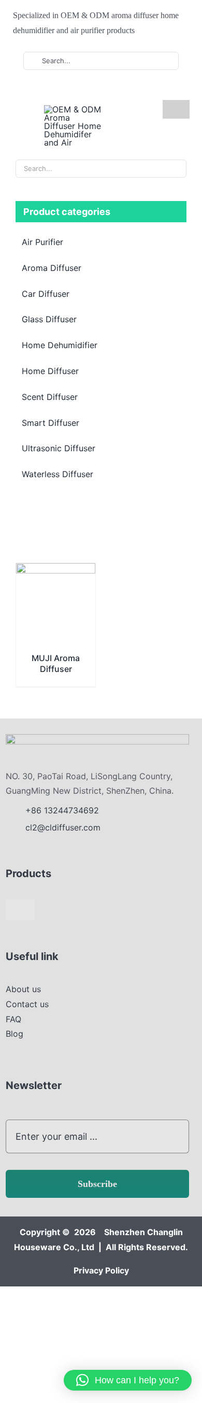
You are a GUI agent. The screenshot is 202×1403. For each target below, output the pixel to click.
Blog (14, 1033)
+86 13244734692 (63, 810)
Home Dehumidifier (59, 345)
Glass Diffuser (49, 319)
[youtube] (58, 89)
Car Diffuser (45, 294)
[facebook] (42, 89)
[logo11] (97, 738)
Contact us (27, 1004)
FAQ (13, 1019)
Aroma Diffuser (51, 268)
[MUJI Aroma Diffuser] (55, 570)
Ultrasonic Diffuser (58, 448)
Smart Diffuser (50, 423)
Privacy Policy (101, 1270)
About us (23, 989)
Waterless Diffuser (57, 474)
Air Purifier (42, 242)
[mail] (92, 89)
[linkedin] (75, 89)
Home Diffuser (50, 371)
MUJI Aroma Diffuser (56, 663)
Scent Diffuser (50, 397)
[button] (128, 1380)
